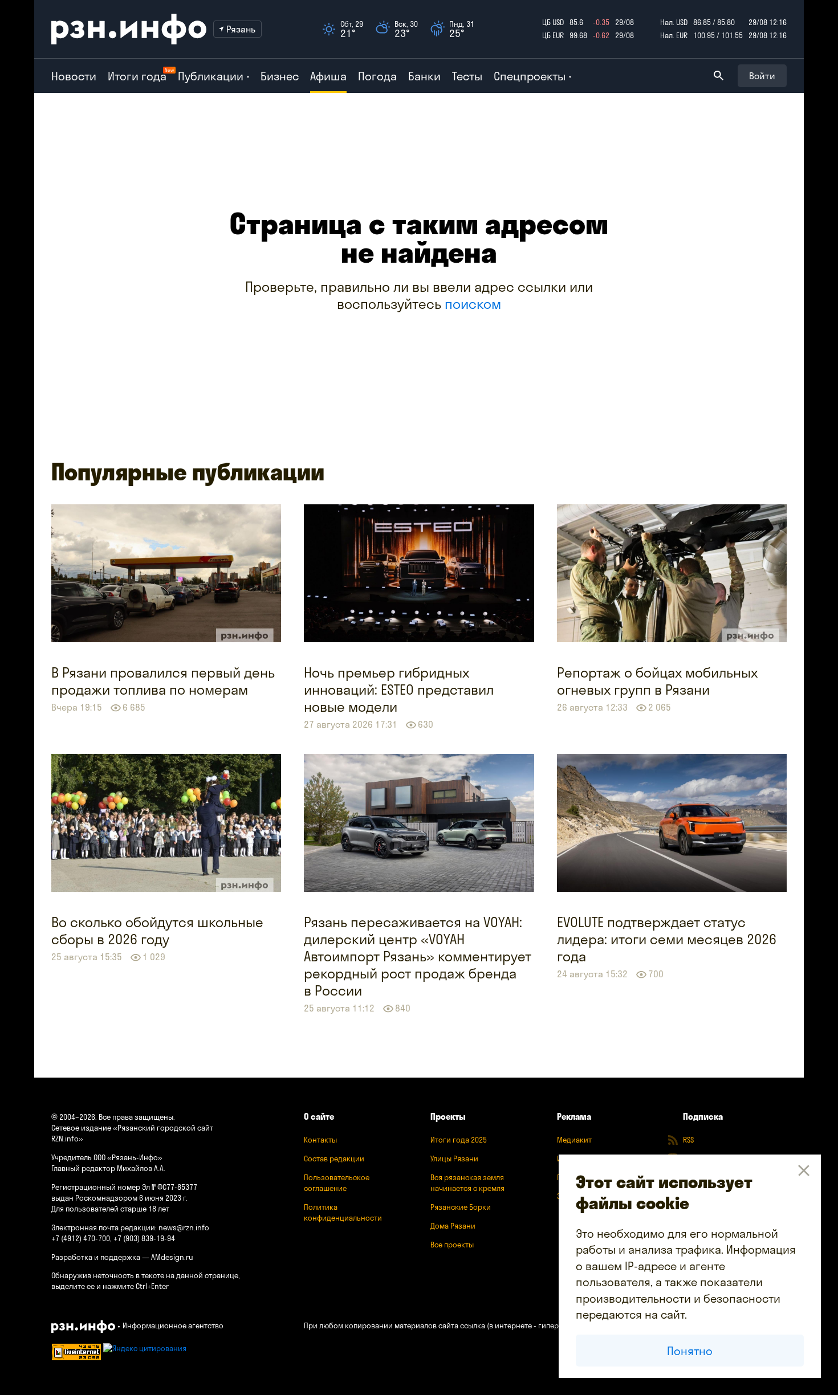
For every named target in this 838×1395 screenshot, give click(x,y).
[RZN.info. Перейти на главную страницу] (128, 29)
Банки (424, 76)
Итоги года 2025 (458, 1139)
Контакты (320, 1139)
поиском (473, 303)
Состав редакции (334, 1158)
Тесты (467, 76)
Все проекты (452, 1244)
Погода (377, 76)
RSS (688, 1139)
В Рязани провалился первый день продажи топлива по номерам (163, 681)
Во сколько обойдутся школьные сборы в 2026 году (157, 930)
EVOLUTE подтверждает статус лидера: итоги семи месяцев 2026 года (666, 939)
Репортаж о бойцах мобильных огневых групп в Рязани (657, 681)
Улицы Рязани (454, 1158)
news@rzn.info (183, 1227)
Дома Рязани (452, 1225)
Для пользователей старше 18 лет (110, 1208)
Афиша (328, 76)
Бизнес (280, 76)
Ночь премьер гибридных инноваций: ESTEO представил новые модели (399, 689)
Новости (73, 76)
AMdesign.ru (172, 1257)
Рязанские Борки (460, 1207)
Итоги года (137, 76)
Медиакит (574, 1139)
